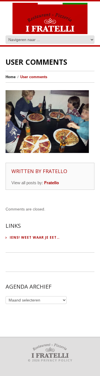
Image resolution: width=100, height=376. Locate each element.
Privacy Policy (56, 360)
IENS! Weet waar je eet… (35, 237)
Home (11, 77)
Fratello (55, 171)
